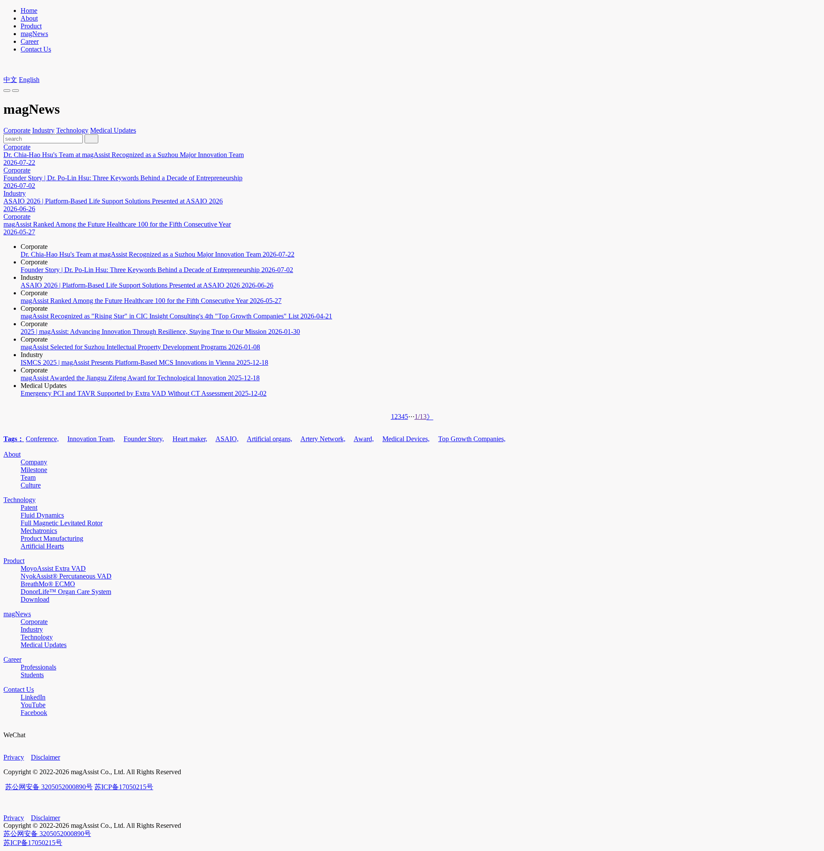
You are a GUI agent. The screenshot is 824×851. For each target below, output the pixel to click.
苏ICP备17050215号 (123, 786)
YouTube (33, 705)
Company (34, 462)
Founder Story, (144, 438)
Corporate (16, 130)
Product (31, 26)
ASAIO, (227, 438)
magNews (34, 33)
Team (28, 477)
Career (30, 41)
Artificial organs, (269, 438)
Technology (72, 130)
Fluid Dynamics (42, 515)
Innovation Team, (91, 438)
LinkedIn (33, 697)
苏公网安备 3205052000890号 (49, 786)
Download (35, 599)
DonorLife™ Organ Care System (66, 591)
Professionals (38, 667)
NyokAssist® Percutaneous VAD (66, 576)
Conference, (42, 438)
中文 (10, 79)
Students (32, 674)
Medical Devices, (406, 438)
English (29, 79)
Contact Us (36, 49)
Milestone (34, 469)
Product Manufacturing (52, 538)
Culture (31, 485)
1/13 (421, 416)
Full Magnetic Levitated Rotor (62, 523)
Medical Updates (113, 130)
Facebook (34, 712)
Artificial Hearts (42, 546)
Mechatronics (39, 530)
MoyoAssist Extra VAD (53, 568)
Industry (43, 130)
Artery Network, (322, 438)
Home (29, 10)
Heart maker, (190, 438)
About (29, 18)
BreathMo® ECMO (48, 584)
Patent (29, 507)
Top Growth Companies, (472, 438)
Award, (364, 438)
